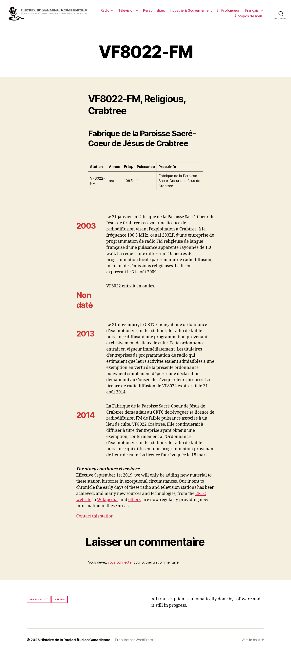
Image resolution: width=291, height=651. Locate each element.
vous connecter (120, 562)
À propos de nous (248, 16)
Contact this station (95, 516)
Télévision (126, 10)
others (134, 499)
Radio (105, 10)
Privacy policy (38, 599)
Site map (59, 599)
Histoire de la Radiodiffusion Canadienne (75, 640)
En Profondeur (228, 10)
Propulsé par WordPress (134, 640)
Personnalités (154, 10)
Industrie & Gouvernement (191, 10)
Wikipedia (107, 499)
